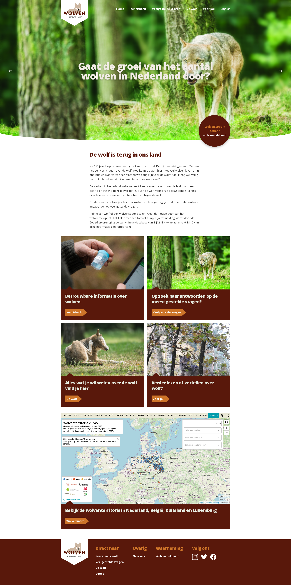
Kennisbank (138, 9)
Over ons (139, 556)
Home (120, 9)
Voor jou (209, 9)
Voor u (100, 573)
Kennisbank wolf (106, 556)
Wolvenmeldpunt (167, 556)
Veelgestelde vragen (166, 9)
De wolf (191, 9)
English (225, 9)
